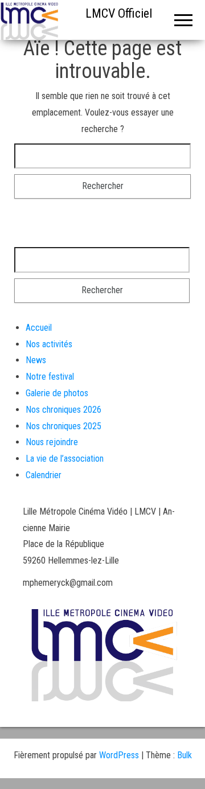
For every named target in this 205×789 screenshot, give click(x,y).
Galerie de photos (57, 393)
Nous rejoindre (52, 442)
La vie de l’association (65, 458)
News (36, 360)
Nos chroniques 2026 (63, 409)
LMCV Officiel (118, 13)
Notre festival (50, 376)
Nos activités (49, 344)
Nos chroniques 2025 (63, 426)
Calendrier (44, 475)
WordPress (119, 755)
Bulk (184, 755)
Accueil (39, 327)
